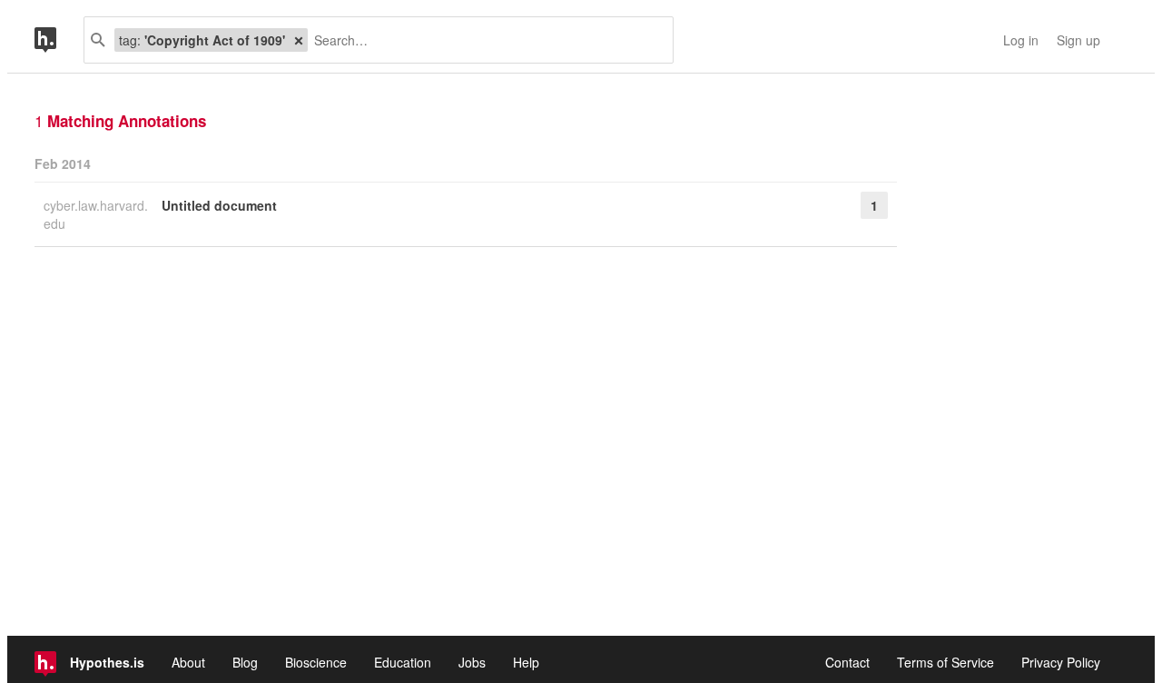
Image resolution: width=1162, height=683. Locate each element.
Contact (847, 662)
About (188, 662)
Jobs (472, 662)
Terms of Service (945, 662)
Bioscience (316, 662)
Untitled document (219, 205)
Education (402, 662)
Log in (1021, 40)
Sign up (1078, 40)
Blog (245, 662)
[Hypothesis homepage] (59, 40)
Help (526, 662)
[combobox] (483, 40)
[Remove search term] (299, 40)
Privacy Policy (1060, 662)
